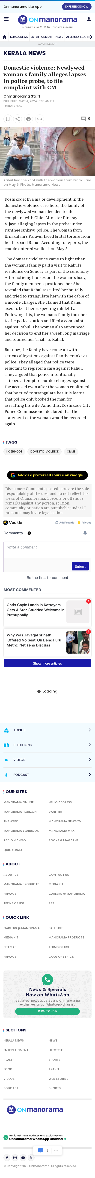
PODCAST (10, 1088)
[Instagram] (15, 1157)
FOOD (7, 1069)
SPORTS (54, 1060)
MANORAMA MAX (62, 831)
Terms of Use (13, 903)
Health (9, 1060)
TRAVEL (54, 1069)
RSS (51, 903)
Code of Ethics (61, 956)
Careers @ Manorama (67, 894)
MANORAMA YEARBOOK (21, 831)
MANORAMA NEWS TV (65, 821)
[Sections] (6, 19)
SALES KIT (56, 928)
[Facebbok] (6, 1157)
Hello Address (60, 802)
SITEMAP (9, 947)
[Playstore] (18, 1124)
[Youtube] (23, 1157)
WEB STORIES (58, 1079)
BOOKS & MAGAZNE (63, 840)
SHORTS (55, 1088)
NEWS (59, 37)
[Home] (4, 36)
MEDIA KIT (56, 884)
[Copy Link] (39, 119)
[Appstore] (51, 1124)
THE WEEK (10, 821)
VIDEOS (9, 1079)
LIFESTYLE (56, 1050)
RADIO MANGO (14, 840)
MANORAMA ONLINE (18, 802)
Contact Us (59, 875)
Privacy (10, 894)
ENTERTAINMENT (42, 37)
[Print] (28, 119)
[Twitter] (31, 1157)
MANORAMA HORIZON (20, 812)
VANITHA (55, 812)
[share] (17, 119)
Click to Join (47, 1011)
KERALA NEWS (19, 37)
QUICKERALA (12, 850)
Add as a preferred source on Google (50, 475)
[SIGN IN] (89, 19)
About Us (10, 875)
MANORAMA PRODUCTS (21, 884)
